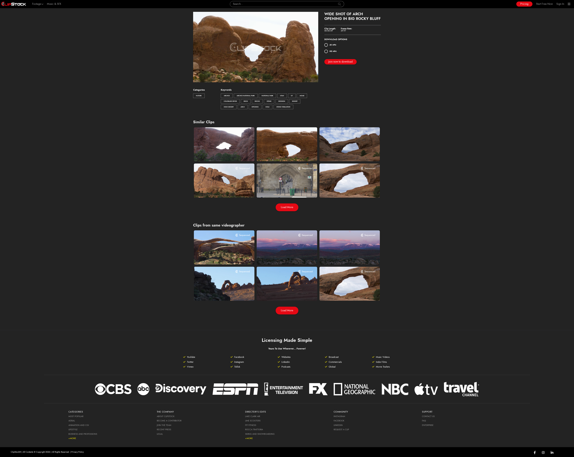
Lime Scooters (253, 421)
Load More (287, 207)
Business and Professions (82, 434)
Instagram (339, 416)
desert (294, 101)
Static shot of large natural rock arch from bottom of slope (219, 155)
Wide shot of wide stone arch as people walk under (282, 155)
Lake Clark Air (252, 416)
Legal (160, 434)
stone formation (283, 107)
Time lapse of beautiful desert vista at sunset (282, 258)
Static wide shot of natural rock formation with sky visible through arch (344, 191)
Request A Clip (341, 430)
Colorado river (230, 101)
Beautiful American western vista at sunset (344, 258)
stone (269, 101)
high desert (229, 107)
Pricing (524, 4)
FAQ (424, 421)
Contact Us (428, 416)
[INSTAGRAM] (543, 452)
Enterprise (427, 425)
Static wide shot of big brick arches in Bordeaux (282, 191)
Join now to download (340, 61)
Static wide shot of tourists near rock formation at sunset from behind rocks (219, 294)
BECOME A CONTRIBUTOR (169, 421)
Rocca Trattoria (254, 430)
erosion (281, 101)
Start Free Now (544, 4)
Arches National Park (246, 95)
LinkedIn (338, 425)
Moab (302, 95)
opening (255, 107)
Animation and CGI (78, 425)
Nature (199, 95)
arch (243, 107)
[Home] (13, 4)
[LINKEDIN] (552, 452)
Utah (282, 95)
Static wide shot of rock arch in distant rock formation (219, 191)
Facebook (339, 421)
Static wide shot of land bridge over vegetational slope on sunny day (219, 258)
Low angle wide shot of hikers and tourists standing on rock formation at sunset (282, 294)
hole (267, 107)
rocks (257, 101)
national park (267, 95)
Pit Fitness (250, 425)
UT (292, 95)
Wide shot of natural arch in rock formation (344, 155)
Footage (36, 4)
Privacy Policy (77, 452)
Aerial (71, 421)
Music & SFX (54, 4)
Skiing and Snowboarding (260, 434)
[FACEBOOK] (535, 452)
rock (246, 101)
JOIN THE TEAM (164, 425)
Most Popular (75, 416)
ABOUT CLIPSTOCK (165, 416)
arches (227, 95)
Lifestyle (73, 430)
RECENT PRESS (164, 430)
